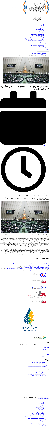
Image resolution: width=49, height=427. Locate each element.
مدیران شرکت (41, 30)
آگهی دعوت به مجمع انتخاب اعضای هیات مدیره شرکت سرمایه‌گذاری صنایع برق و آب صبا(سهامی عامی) (27, 268)
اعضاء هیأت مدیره (40, 29)
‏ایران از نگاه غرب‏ (40, 46)
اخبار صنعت (43, 54)
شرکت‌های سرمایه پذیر (41, 31)
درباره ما (44, 24)
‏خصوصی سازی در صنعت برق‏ (37, 45)
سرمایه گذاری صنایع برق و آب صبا (39, 53)
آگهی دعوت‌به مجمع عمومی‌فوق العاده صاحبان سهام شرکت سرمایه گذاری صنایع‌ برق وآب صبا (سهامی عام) (26, 263)
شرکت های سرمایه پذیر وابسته (37, 34)
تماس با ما (44, 47)
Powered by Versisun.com (43, 398)
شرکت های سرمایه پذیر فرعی (37, 32)
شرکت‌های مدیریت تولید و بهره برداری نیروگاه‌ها (34, 38)
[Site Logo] (26, 22)
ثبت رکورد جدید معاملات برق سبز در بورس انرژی (38, 270)
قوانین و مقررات (42, 42)
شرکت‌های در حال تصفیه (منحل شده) (36, 40)
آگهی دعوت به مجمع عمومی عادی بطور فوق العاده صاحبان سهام (35, 265)
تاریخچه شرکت (41, 25)
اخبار (45, 41)
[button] (47, 49)
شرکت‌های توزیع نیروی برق (38, 36)
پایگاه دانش (44, 43)
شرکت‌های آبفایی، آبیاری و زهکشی (36, 37)
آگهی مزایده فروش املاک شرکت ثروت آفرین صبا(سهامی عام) (36, 267)
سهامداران (41, 28)
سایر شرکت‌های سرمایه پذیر (38, 35)
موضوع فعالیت (41, 26)
